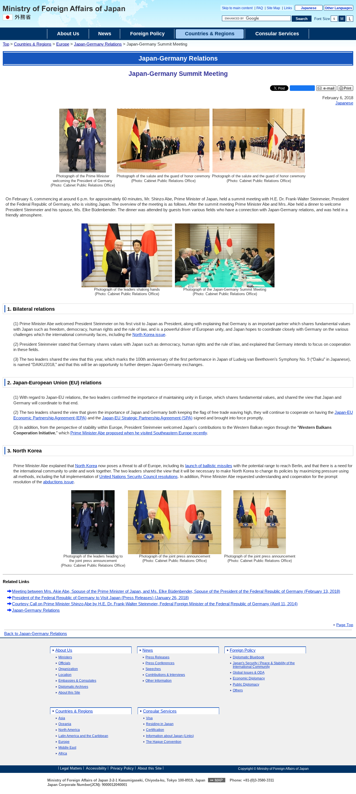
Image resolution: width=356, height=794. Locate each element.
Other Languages (338, 8)
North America (69, 730)
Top (6, 44)
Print (347, 88)
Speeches (153, 669)
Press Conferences (159, 663)
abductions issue (58, 481)
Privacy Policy (122, 768)
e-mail (328, 88)
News (147, 650)
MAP (219, 780)
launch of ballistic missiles (208, 465)
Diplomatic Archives (73, 687)
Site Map (273, 8)
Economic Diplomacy (249, 678)
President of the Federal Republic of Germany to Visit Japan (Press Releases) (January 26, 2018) (100, 597)
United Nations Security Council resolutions (138, 476)
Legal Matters (71, 768)
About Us (63, 650)
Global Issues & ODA (248, 672)
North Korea (86, 465)
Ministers (65, 657)
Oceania (64, 724)
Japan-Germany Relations (98, 44)
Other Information (158, 681)
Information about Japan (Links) (170, 736)
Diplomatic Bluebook (248, 657)
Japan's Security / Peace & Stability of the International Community (264, 665)
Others (238, 690)
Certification (155, 730)
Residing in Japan (160, 724)
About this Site (69, 693)
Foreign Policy (243, 650)
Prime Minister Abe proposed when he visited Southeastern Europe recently (138, 432)
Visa (149, 718)
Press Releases (157, 657)
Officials (64, 663)
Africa (62, 753)
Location (64, 675)
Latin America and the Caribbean (83, 736)
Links (288, 8)
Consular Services (160, 711)
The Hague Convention (163, 742)
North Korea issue (148, 334)
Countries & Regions (32, 44)
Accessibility (96, 768)
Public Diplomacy (246, 684)
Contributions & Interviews (165, 675)
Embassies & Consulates (77, 681)
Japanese (309, 8)
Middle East (67, 748)
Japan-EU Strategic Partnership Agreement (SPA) (147, 417)
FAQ (259, 8)
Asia (61, 718)
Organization (68, 669)
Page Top (344, 625)
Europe (62, 44)
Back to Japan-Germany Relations (35, 633)
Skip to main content (237, 8)
